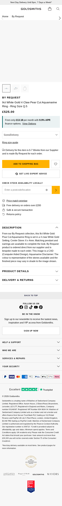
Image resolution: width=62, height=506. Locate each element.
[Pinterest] (40, 308)
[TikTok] (31, 308)
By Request (18, 16)
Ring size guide (10, 142)
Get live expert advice (33, 174)
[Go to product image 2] (16, 88)
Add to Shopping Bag (25, 164)
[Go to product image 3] (25, 88)
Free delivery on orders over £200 (23, 205)
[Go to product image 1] (6, 88)
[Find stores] (56, 190)
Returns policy (13, 214)
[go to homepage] (31, 9)
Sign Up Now (31, 331)
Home (5, 16)
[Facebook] (21, 308)
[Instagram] (26, 308)
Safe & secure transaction (19, 210)
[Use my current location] (47, 190)
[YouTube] (35, 308)
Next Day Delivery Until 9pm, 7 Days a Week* (31, 2)
